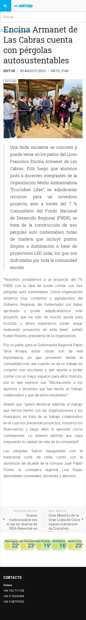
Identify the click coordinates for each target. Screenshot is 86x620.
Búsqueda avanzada (16, 30)
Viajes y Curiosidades (60, 553)
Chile (26, 553)
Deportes (37, 553)
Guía (79, 553)
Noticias (77, 558)
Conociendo (13, 553)
